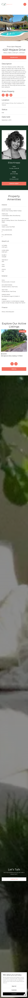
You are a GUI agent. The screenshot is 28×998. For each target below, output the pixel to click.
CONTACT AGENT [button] (14, 183)
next (16, 363)
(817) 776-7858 (14, 173)
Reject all (14, 986)
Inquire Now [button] (14, 57)
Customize (14, 990)
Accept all (14, 993)
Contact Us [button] (14, 879)
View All (14, 369)
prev (12, 363)
